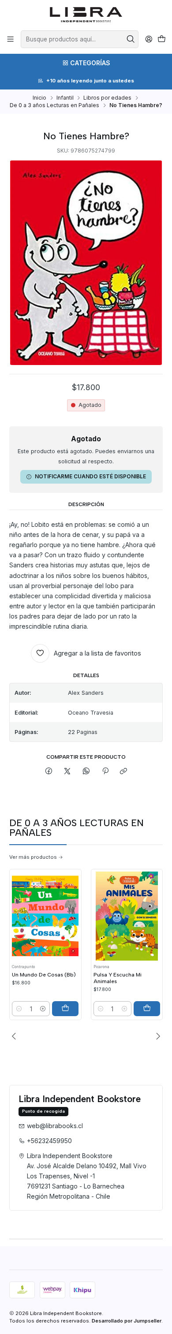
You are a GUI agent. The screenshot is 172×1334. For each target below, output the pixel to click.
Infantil (65, 98)
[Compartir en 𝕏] (67, 772)
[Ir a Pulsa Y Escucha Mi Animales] (126, 916)
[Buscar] (130, 39)
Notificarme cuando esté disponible (90, 476)
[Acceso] (148, 39)
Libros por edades (107, 98)
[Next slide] (156, 1036)
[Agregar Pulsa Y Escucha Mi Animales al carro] (147, 1008)
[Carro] (161, 39)
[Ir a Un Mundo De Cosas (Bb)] (45, 916)
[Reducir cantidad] (19, 1009)
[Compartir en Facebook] (49, 772)
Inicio (39, 98)
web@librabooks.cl (55, 1125)
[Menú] (10, 39)
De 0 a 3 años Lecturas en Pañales (54, 105)
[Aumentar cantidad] (42, 1009)
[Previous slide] (15, 1036)
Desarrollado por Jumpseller (126, 1321)
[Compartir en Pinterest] (105, 772)
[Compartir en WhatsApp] (86, 772)
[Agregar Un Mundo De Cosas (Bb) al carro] (65, 1008)
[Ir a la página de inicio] (86, 14)
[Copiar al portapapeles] (123, 772)
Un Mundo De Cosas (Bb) (44, 975)
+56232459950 (49, 1140)
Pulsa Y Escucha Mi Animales (117, 978)
